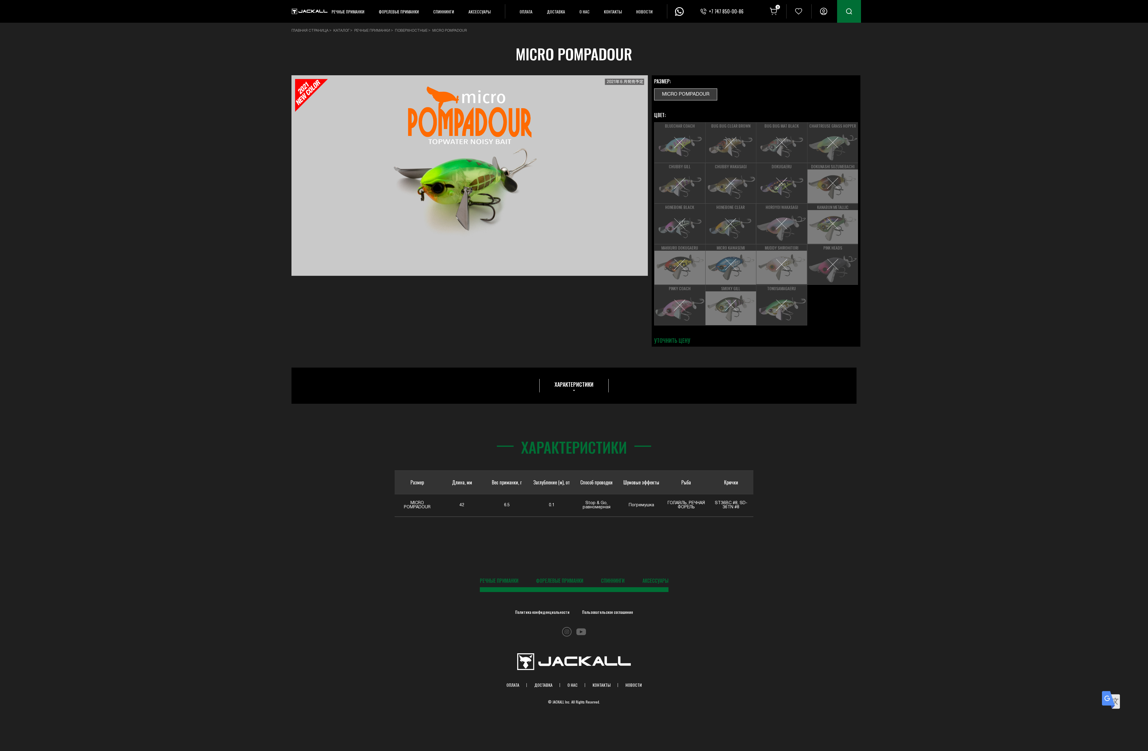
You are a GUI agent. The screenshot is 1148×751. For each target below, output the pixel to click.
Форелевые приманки (399, 11)
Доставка (556, 11)
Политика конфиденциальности (542, 612)
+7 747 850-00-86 (726, 11)
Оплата (526, 11)
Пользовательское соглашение (607, 612)
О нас (584, 11)
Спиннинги (443, 11)
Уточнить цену (672, 340)
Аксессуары (479, 11)
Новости (644, 11)
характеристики (574, 384)
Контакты (613, 11)
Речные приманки (348, 11)
